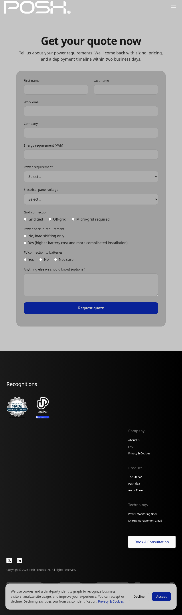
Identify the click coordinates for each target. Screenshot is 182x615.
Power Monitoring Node (143, 514)
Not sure (66, 259)
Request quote (91, 307)
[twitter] (9, 560)
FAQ (130, 447)
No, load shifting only (46, 236)
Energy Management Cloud (145, 521)
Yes (31, 259)
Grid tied (35, 219)
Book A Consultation (152, 541)
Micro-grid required (93, 219)
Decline (138, 596)
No (46, 259)
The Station (135, 477)
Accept (161, 596)
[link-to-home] (37, 7)
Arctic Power (136, 490)
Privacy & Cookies (139, 453)
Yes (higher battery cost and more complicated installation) (78, 243)
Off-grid (59, 219)
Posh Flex (134, 484)
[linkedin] (19, 560)
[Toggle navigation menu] (173, 7)
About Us (134, 440)
